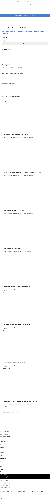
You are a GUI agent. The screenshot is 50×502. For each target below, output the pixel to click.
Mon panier (2, 466)
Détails (5, 139)
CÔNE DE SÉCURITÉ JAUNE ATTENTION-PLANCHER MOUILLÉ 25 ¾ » (22, 172)
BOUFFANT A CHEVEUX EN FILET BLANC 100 (16, 134)
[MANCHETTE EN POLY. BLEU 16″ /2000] (26, 345)
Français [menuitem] (5, 474)
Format (3, 37)
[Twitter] (3, 438)
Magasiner (20, 15)
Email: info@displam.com (5, 436)
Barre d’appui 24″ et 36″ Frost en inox (14, 210)
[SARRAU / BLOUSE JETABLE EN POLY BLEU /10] (26, 307)
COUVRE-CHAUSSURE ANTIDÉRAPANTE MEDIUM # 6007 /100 (20, 401)
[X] (41, 56)
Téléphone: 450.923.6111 (5, 434)
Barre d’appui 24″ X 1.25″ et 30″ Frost (14, 248)
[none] (26, 476)
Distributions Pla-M (39, 491)
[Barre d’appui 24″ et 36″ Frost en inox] (26, 193)
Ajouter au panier (25, 43)
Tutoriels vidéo (3, 471)
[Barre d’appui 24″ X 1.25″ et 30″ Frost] (26, 231)
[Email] (47, 56)
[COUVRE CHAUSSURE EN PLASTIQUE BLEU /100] (26, 269)
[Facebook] (39, 56)
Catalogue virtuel (3, 444)
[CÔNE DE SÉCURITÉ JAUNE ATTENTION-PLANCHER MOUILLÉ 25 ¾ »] (26, 155)
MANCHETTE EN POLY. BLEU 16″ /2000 (14, 362)
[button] (25, 49)
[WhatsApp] (43, 56)
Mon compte (2, 461)
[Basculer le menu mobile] (47, 8)
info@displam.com (37, 1)
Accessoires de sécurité (11, 412)
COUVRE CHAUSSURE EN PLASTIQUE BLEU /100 (17, 286)
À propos (2, 452)
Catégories (2, 447)
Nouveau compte (3, 463)
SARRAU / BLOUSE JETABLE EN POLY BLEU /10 (17, 324)
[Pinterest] (45, 56)
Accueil (16, 15)
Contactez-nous (3, 449)
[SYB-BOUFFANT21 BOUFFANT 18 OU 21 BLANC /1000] (25, 23)
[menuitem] (4, 474)
